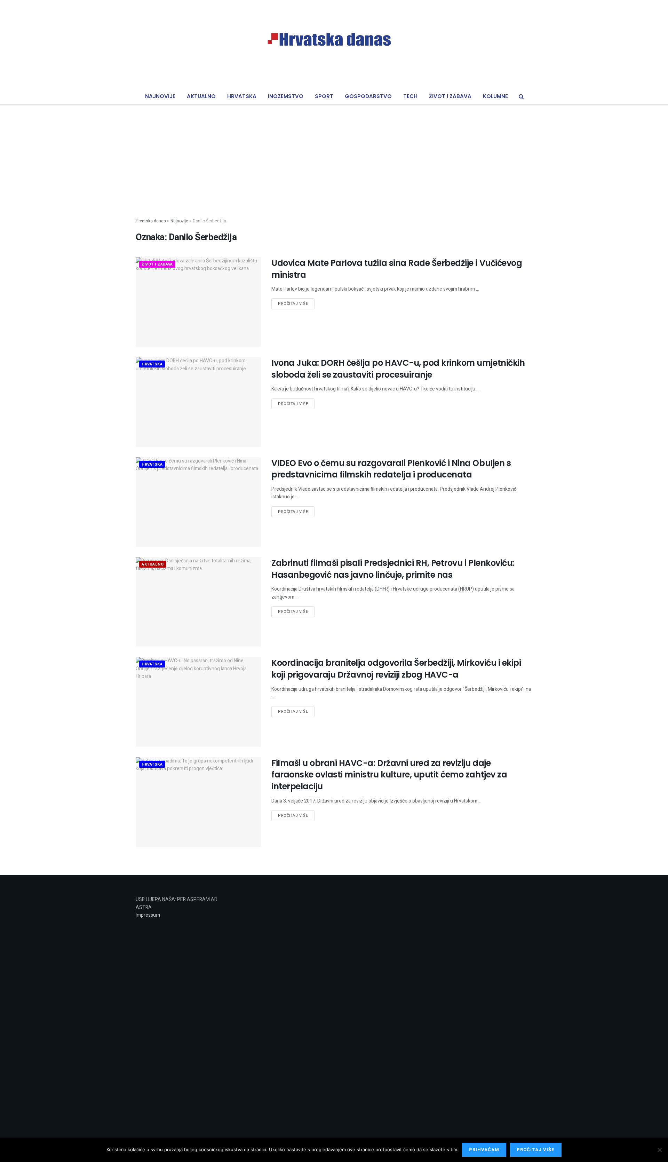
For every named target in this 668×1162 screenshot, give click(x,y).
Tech (410, 96)
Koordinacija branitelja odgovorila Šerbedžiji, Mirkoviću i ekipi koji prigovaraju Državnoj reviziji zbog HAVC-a (396, 668)
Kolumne (495, 96)
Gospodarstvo (368, 96)
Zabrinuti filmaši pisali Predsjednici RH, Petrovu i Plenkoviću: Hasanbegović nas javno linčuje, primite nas (392, 568)
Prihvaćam (484, 1149)
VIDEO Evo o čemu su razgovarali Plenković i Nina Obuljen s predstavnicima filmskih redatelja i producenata (391, 469)
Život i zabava (450, 96)
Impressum (148, 915)
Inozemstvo (285, 96)
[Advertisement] (334, 155)
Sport (324, 96)
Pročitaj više (293, 304)
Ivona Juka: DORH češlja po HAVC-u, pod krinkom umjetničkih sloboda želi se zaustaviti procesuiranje (398, 368)
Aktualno (201, 96)
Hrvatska (241, 96)
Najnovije (160, 96)
